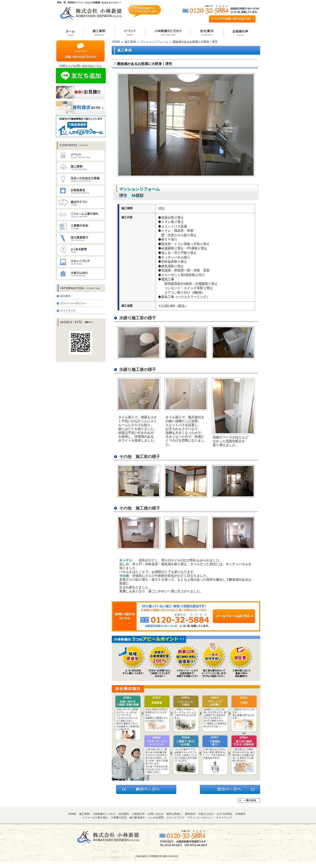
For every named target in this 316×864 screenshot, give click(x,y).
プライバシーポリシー (73, 303)
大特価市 (240, 813)
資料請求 (190, 813)
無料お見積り (174, 813)
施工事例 (130, 41)
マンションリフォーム (154, 41)
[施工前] (138, 356)
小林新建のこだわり (104, 813)
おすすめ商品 (224, 813)
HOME (116, 41)
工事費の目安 (118, 817)
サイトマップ (68, 310)
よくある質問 (155, 817)
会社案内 (65, 296)
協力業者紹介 (137, 817)
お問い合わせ (155, 813)
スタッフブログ (175, 817)
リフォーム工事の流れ (95, 817)
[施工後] (186, 174)
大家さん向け (206, 813)
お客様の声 (138, 813)
